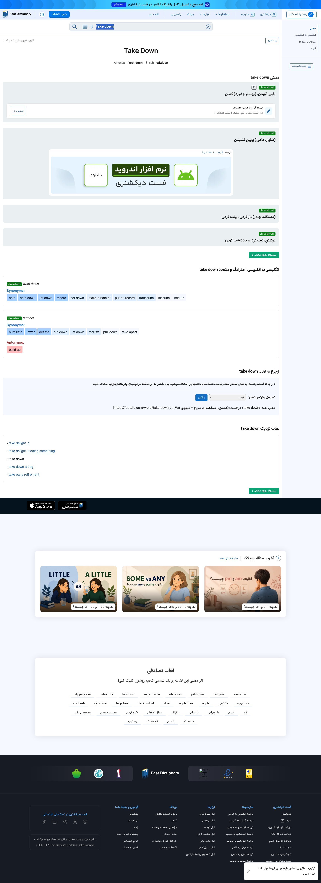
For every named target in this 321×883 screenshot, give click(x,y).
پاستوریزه (243, 703)
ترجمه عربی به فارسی (242, 854)
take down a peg (21, 466)
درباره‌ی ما (133, 821)
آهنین (170, 721)
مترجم (286, 821)
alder (166, 703)
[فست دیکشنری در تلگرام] (65, 822)
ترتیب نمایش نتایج (299, 66)
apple (206, 703)
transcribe (146, 297)
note (12, 297)
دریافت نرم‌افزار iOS (281, 834)
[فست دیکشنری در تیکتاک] (44, 822)
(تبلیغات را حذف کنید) (212, 152)
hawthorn (128, 694)
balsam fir (106, 694)
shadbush (78, 703)
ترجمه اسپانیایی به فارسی (239, 834)
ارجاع (313, 48)
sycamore (100, 703)
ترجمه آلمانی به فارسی (241, 821)
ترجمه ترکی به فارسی (242, 848)
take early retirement (24, 474)
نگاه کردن (132, 712)
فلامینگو (189, 721)
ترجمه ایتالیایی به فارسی (240, 841)
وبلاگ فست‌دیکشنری (166, 814)
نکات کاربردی (170, 834)
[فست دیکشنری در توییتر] (75, 822)
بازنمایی (193, 712)
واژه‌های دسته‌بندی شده (164, 827)
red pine (219, 694)
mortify (94, 331)
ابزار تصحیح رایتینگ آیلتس (200, 854)
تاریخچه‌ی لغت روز (281, 854)
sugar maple (152, 694)
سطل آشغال (154, 712)
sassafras (240, 694)
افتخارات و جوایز (168, 848)
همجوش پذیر (82, 712)
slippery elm (82, 694)
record (61, 297)
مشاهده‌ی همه (229, 558)
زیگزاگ (175, 712)
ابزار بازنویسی (208, 821)
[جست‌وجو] (75, 26)
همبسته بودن (108, 712)
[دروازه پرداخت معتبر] (249, 773)
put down (60, 331)
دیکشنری (286, 814)
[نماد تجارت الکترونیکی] (228, 773)
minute (179, 297)
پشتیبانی (133, 814)
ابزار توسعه (209, 827)
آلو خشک (152, 721)
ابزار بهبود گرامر (207, 814)
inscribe (164, 297)
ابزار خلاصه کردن (206, 834)
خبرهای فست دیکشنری (164, 841)
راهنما (135, 827)
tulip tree (122, 703)
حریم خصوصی (130, 841)
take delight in (19, 442)
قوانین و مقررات (130, 848)
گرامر (174, 821)
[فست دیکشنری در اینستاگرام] (85, 822)
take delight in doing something (32, 450)
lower (31, 331)
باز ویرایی (213, 712)
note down (27, 297)
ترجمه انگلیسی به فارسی (240, 814)
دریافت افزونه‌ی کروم (280, 841)
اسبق (231, 712)
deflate (44, 331)
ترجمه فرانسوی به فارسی (240, 827)
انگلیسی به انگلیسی (305, 35)
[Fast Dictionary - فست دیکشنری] (17, 14)
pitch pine (198, 694)
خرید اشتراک (285, 848)
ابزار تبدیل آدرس (206, 848)
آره (245, 712)
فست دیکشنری (53, 839)
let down (78, 331)
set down (77, 297)
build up (15, 349)
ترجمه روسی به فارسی (241, 861)
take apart (129, 331)
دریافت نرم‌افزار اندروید (279, 827)
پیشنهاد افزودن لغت (127, 834)
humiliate (15, 331)
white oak (175, 694)
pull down (110, 331)
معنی (313, 28)
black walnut (146, 703)
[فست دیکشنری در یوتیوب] (54, 822)
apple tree (186, 703)
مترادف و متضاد (307, 42)
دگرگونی (223, 703)
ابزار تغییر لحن (207, 841)
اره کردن (132, 721)
